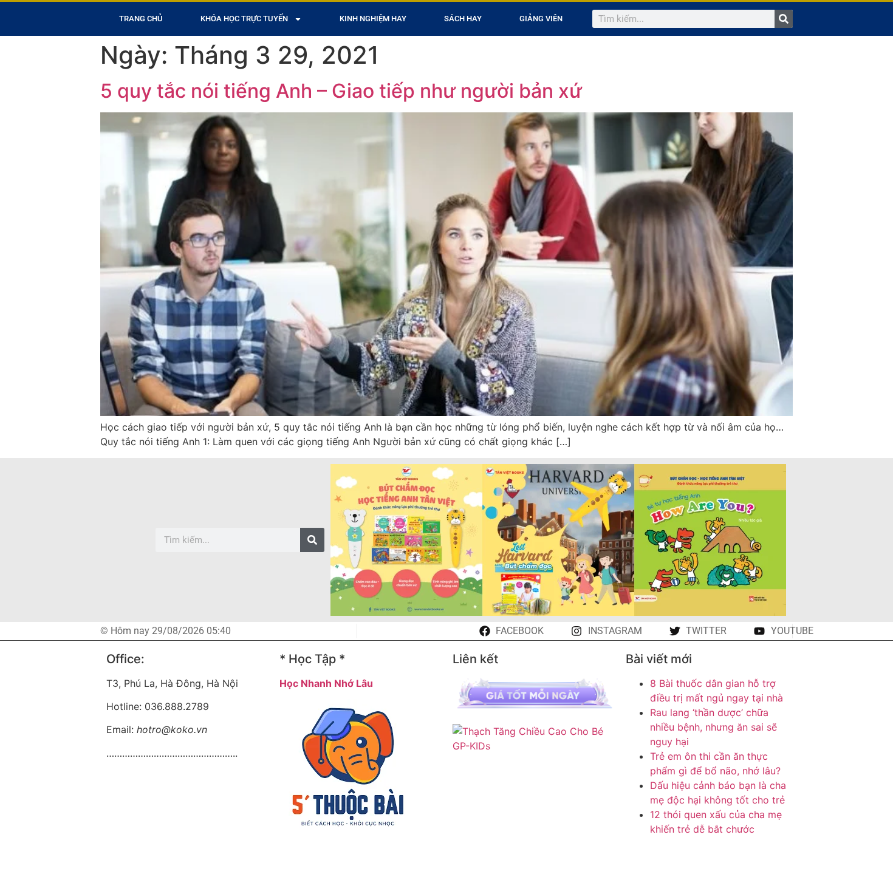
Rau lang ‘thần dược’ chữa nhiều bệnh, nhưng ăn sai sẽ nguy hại (713, 727)
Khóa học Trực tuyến (244, 18)
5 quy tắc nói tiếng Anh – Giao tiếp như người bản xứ (341, 91)
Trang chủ (141, 18)
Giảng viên (541, 18)
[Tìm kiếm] (784, 19)
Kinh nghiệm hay (373, 18)
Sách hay (463, 18)
